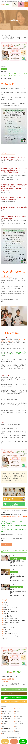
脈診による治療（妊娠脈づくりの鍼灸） (14, 620)
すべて (5, 602)
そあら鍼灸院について (7, 716)
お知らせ (17, 726)
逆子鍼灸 (5, 631)
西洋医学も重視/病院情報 (10, 618)
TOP (3, 708)
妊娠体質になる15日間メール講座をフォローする (14, 701)
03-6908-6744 (10, 679)
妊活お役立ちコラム (6, 728)
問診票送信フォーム (19, 731)
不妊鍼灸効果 (7, 609)
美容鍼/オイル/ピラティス (10, 633)
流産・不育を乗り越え (9, 627)
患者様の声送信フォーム (7, 731)
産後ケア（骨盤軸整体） (20, 723)
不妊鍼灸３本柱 (18, 716)
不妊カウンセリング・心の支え (12, 622)
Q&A (3, 726)
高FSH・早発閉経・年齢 (10, 607)
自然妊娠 (5, 605)
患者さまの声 (18, 728)
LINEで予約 (14, 504)
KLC (4, 625)
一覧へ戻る (6, 544)
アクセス (17, 713)
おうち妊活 (17, 718)
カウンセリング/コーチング (10, 636)
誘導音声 (5, 638)
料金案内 (17, 711)
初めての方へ (18, 708)
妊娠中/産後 (6, 629)
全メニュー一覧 (5, 713)
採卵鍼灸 (5, 613)
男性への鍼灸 (5, 721)
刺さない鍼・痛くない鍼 (10, 611)
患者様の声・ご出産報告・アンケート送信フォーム (14, 693)
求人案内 (17, 733)
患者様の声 (8, 35)
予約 (3, 733)
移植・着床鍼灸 (7, 616)
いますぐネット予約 (14, 499)
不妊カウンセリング (6, 718)
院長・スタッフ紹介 (6, 711)
